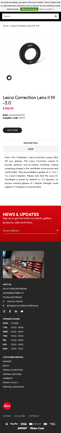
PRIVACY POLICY (10, 382)
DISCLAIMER (19, 416)
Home (5, 26)
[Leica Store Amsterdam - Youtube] (22, 311)
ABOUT (6, 365)
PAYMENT (7, 361)
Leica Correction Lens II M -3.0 (25, 26)
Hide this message (29, 9)
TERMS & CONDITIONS (13, 370)
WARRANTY (8, 378)
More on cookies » (46, 9)
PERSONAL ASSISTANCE (13, 387)
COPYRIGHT (33, 416)
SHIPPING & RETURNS (12, 374)
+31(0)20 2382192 (13, 301)
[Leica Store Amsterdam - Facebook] (10, 311)
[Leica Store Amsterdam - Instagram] (4, 311)
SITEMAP (7, 416)
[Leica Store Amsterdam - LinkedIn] (16, 311)
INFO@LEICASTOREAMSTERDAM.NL (23, 305)
